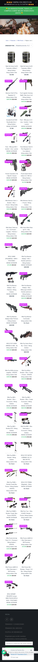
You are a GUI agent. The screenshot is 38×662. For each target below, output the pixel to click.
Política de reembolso (13, 632)
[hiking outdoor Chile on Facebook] (7, 619)
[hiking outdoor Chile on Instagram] (12, 619)
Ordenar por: (10, 45)
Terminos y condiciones (14, 624)
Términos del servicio (13, 628)
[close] (36, 8)
